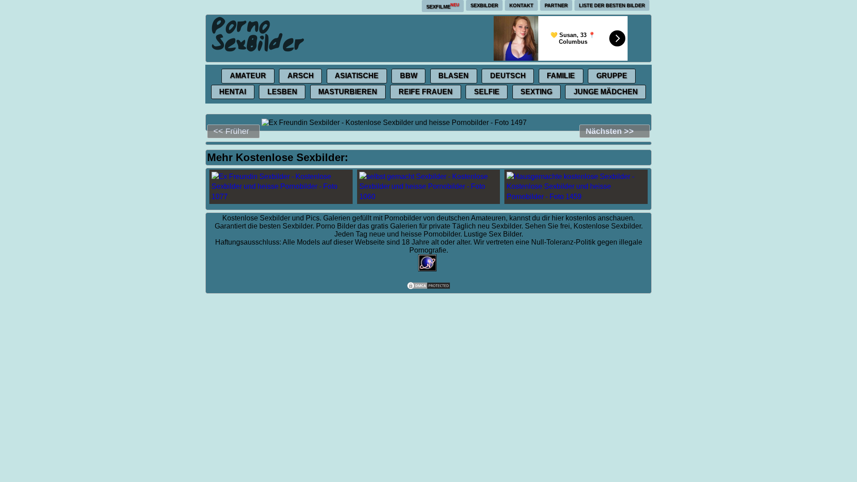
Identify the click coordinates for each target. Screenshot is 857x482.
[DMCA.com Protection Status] (428, 287)
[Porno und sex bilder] (258, 34)
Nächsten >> (610, 131)
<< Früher (231, 131)
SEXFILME (442, 6)
